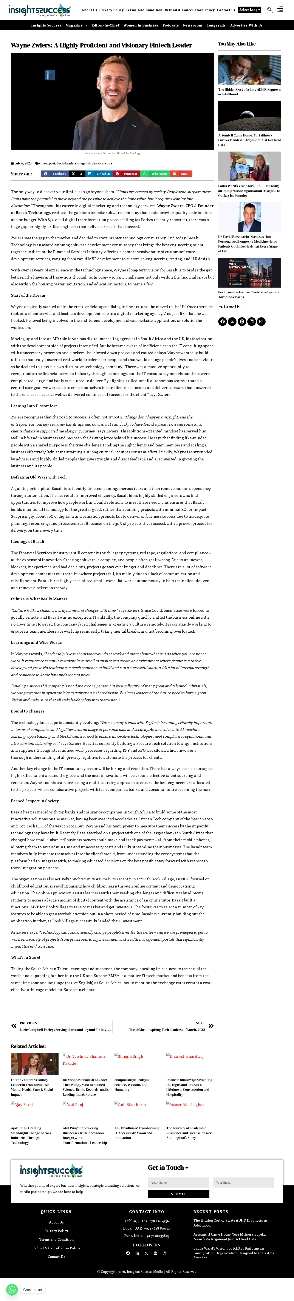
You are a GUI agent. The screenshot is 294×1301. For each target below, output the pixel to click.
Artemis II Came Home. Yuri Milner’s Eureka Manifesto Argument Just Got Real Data (249, 140)
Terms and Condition (144, 10)
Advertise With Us (246, 25)
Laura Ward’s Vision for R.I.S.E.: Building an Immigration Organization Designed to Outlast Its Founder (249, 190)
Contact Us (226, 10)
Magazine (74, 25)
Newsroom (192, 25)
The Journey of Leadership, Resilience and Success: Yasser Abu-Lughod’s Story (189, 1133)
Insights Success (46, 25)
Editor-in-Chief (105, 25)
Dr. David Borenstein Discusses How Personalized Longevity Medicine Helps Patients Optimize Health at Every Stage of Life (248, 243)
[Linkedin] (251, 321)
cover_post (47, 163)
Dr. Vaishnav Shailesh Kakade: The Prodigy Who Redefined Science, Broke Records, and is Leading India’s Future (86, 1087)
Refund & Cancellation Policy (190, 10)
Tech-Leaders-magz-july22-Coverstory (85, 163)
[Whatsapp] (12, 1290)
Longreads (216, 25)
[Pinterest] (242, 321)
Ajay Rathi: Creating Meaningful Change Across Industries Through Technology (31, 1135)
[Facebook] (222, 321)
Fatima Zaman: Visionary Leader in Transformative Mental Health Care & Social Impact (32, 1087)
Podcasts (171, 25)
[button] (268, 10)
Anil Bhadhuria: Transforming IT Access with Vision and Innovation (137, 1133)
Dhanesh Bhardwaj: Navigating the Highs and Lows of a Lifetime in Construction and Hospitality (189, 1087)
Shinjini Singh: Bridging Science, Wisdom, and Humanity (132, 1084)
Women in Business (141, 25)
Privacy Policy (111, 10)
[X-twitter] (232, 321)
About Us (89, 10)
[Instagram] (261, 321)
